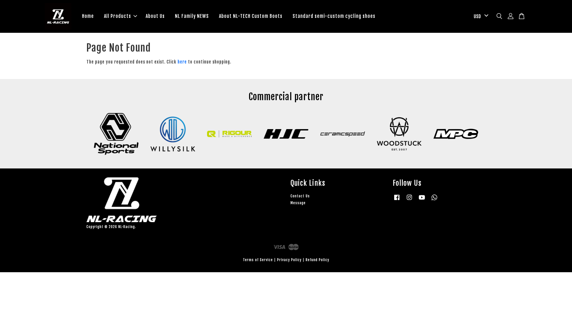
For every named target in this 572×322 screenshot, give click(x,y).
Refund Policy (317, 260)
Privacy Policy (289, 260)
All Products (117, 16)
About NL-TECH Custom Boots (250, 16)
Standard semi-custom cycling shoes (334, 16)
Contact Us (300, 196)
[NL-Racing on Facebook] (397, 200)
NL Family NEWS (192, 16)
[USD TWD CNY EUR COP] (480, 16)
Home (88, 16)
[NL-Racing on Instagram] (409, 200)
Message (298, 203)
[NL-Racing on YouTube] (422, 200)
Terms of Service (258, 260)
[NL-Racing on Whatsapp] (434, 200)
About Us (155, 16)
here (182, 61)
